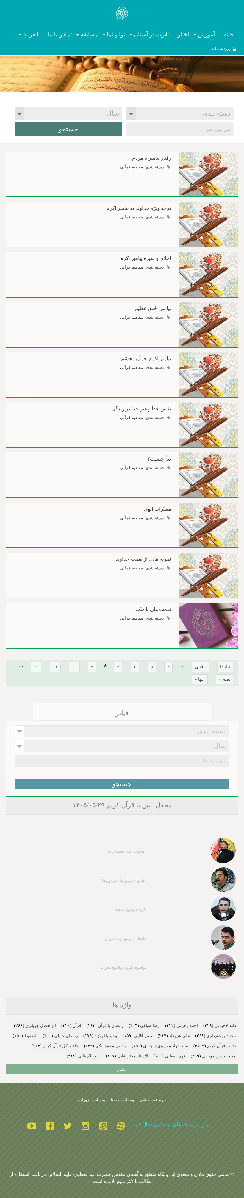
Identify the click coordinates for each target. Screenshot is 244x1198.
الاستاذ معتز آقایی (132, 1056)
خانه (229, 35)
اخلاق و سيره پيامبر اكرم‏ (145, 258)
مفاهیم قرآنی (131, 166)
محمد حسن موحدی (219, 1056)
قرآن (77, 1025)
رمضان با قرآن (110, 1025)
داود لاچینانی (225, 1025)
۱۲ (36, 666)
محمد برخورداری (221, 1036)
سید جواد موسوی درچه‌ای (165, 1046)
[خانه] (122, 12)
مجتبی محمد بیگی (110, 1046)
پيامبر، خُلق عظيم (153, 308)
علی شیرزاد (179, 1036)
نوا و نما (118, 35)
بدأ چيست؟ (159, 459)
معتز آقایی (143, 1036)
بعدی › (224, 679)
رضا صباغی (150, 1025)
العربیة (33, 35)
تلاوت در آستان (153, 35)
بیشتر (122, 1069)
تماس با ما (59, 35)
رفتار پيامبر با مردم (151, 158)
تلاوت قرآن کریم (221, 1046)
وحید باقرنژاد (106, 1036)
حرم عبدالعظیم (153, 1099)
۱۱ (55, 666)
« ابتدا (225, 666)
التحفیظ (30, 1036)
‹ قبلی (200, 666)
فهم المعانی (175, 1056)
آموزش (208, 35)
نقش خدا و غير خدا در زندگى (141, 409)
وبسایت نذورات (91, 1099)
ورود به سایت (221, 49)
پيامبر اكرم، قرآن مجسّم (146, 358)
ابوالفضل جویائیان (40, 1025)
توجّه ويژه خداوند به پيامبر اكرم (139, 208)
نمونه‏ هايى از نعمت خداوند (143, 559)
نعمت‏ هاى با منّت (153, 609)
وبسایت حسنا (122, 1099)
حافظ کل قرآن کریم (61, 1046)
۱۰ (74, 666)
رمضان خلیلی (66, 1036)
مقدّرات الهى (157, 509)
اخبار (183, 35)
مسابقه (91, 35)
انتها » (200, 679)
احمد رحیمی (187, 1025)
